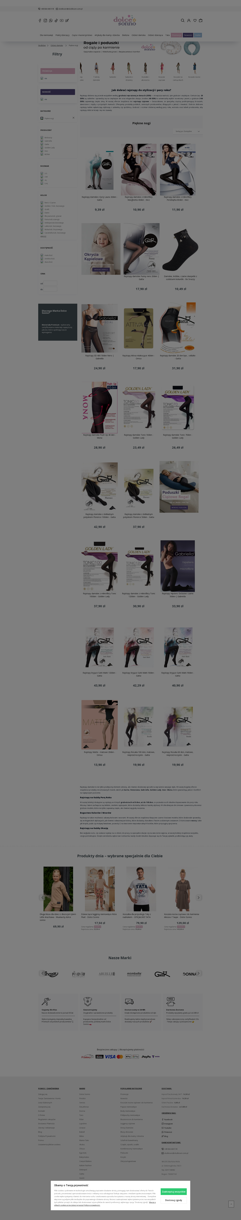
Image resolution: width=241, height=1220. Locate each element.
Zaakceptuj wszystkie (173, 1191)
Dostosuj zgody (173, 1200)
